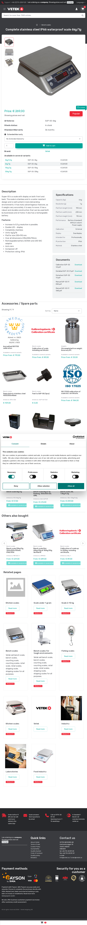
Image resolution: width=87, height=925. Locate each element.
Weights (63, 346)
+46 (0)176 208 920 (18, 2)
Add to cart (50, 146)
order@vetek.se (76, 857)
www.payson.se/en (8, 896)
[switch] (33, 476)
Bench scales (46, 25)
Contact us (67, 838)
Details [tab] (43, 444)
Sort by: (48, 311)
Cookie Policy (35, 846)
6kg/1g (7, 164)
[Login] (76, 9)
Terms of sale (35, 844)
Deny (16, 486)
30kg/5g (8, 172)
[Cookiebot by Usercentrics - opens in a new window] (74, 437)
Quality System (36, 851)
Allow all (71, 486)
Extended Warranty (15, 134)
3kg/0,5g (8, 160)
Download (78, 265)
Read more (12, 608)
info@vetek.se (65, 857)
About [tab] (71, 444)
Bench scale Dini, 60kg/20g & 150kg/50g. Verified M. (42, 550)
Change (70, 2)
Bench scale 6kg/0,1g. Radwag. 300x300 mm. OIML (42, 494)
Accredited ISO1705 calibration (11, 347)
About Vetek (35, 842)
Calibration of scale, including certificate (40, 349)
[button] (82, 878)
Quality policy (35, 855)
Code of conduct (36, 853)
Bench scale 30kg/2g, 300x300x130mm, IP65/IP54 (15, 550)
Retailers (34, 857)
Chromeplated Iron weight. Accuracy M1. (71, 349)
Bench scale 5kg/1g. (14, 492)
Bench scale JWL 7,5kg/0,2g (67, 493)
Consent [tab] (15, 444)
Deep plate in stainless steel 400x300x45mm (14, 395)
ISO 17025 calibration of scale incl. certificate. (71, 392)
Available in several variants (18, 505)
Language (80, 2)
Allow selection (43, 486)
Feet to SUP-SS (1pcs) (41, 394)
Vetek (47, 151)
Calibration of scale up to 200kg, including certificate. (69, 550)
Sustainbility (35, 849)
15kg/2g (8, 168)
